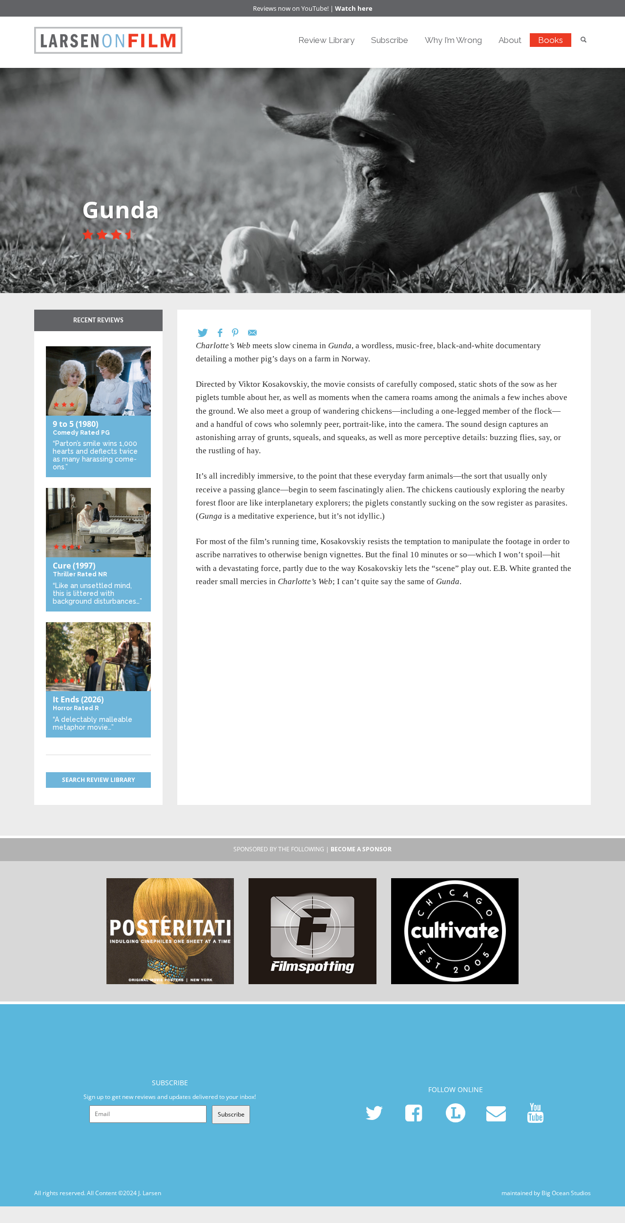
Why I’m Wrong (453, 40)
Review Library (326, 40)
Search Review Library (98, 780)
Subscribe (389, 40)
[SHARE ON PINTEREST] (240, 332)
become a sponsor (361, 849)
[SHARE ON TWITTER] (208, 332)
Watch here (354, 8)
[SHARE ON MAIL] (257, 332)
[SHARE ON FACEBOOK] (225, 332)
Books (550, 40)
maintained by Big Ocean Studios (546, 1193)
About (510, 40)
